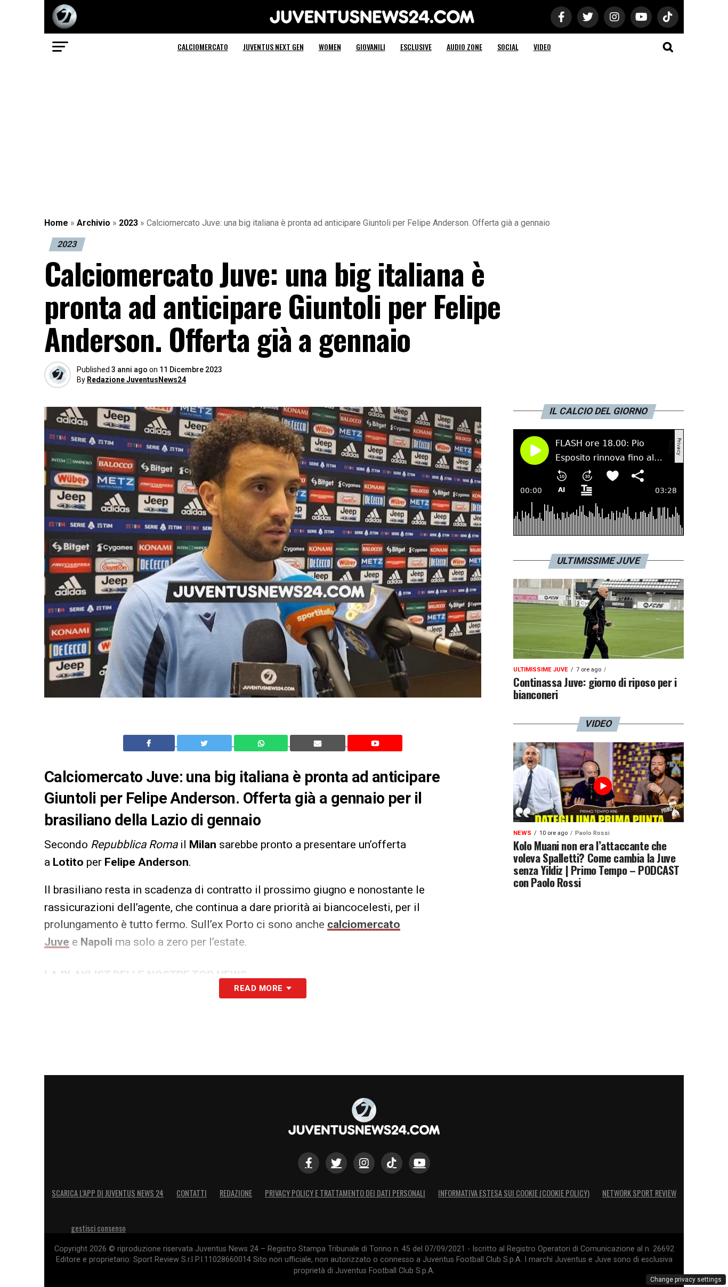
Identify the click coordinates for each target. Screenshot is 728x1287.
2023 (128, 223)
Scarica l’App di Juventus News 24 (108, 1193)
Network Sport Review (639, 1193)
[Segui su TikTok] (391, 1163)
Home (56, 223)
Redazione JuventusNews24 (136, 379)
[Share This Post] (262, 743)
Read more (258, 988)
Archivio (93, 223)
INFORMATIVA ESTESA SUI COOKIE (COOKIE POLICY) (513, 1193)
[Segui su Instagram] (364, 1163)
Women (330, 46)
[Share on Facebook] (150, 743)
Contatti (191, 1193)
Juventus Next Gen (273, 46)
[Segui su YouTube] (419, 1163)
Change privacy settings (686, 1279)
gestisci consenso (98, 1228)
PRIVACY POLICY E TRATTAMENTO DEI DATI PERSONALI (345, 1193)
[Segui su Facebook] (308, 1163)
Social (508, 46)
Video (542, 46)
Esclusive (416, 46)
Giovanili (370, 46)
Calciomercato (202, 46)
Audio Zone (464, 46)
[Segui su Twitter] (336, 1163)
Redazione (236, 1193)
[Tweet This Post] (205, 743)
